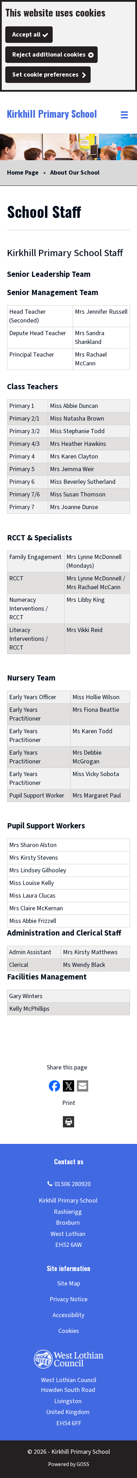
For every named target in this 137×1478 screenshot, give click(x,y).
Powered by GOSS (68, 1464)
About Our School (74, 172)
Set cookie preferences (45, 74)
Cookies (68, 1331)
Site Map (68, 1283)
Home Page (23, 172)
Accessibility (68, 1315)
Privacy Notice (68, 1299)
